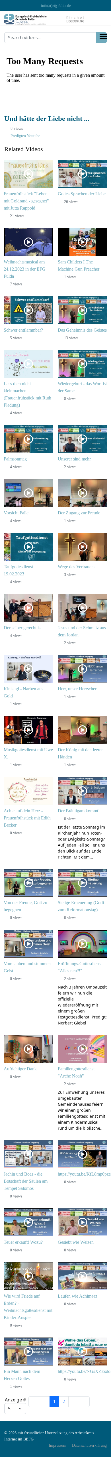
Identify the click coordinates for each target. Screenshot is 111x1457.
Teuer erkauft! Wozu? (23, 1242)
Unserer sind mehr (74, 458)
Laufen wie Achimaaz (77, 1296)
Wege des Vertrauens (76, 566)
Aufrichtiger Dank (20, 1068)
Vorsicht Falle (16, 512)
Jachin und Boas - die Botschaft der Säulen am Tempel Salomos (26, 1181)
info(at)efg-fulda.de (56, 6)
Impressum (57, 1445)
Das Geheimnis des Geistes (82, 330)
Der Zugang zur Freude (79, 512)
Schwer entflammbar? (23, 330)
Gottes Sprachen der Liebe (82, 193)
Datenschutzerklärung (89, 1445)
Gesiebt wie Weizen (76, 1242)
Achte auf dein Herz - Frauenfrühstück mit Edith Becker (27, 817)
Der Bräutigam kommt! (79, 810)
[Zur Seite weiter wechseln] (73, 1401)
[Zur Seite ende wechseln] (84, 1401)
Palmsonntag (15, 458)
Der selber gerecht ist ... (25, 627)
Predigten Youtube (25, 136)
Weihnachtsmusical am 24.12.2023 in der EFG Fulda (25, 269)
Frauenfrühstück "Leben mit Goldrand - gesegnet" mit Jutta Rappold (26, 200)
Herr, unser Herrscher (77, 688)
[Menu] (103, 36)
